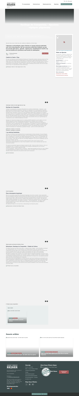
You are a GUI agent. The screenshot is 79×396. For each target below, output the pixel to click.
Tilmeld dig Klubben (30, 370)
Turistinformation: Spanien (62, 75)
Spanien (18, 36)
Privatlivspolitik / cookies (31, 377)
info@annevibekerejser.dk (13, 377)
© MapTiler (62, 50)
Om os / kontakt (29, 367)
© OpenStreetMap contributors (68, 50)
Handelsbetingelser (29, 374)
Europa (14, 36)
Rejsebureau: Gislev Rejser (61, 73)
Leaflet (59, 50)
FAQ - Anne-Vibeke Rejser (31, 368)
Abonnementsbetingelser (31, 375)
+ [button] (57, 36)
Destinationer (9, 36)
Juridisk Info (28, 379)
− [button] (57, 38)
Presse (26, 372)
